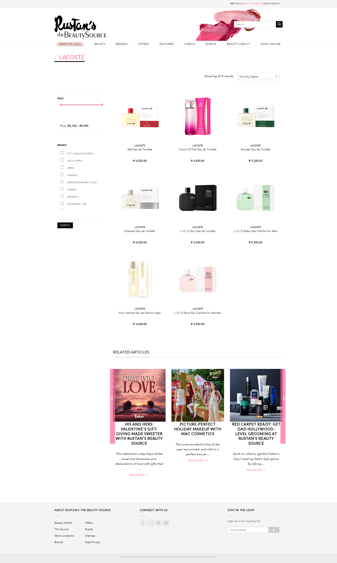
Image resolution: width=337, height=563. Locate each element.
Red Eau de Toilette (140, 149)
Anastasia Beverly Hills (82, 182)
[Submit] (279, 24)
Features (167, 44)
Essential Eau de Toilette (140, 231)
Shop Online (271, 44)
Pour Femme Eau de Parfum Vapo (140, 313)
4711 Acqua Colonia (80, 153)
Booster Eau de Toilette (255, 149)
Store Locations (64, 535)
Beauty (100, 44)
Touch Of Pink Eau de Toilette (197, 149)
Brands (122, 44)
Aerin (70, 168)
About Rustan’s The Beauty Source (82, 510)
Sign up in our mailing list (244, 521)
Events (211, 44)
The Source (61, 529)
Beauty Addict (238, 44)
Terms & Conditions (189, 557)
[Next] (283, 406)
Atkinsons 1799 (77, 204)
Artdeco (72, 196)
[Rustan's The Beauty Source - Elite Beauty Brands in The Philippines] (98, 26)
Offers (143, 44)
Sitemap (90, 535)
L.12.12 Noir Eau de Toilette (197, 231)
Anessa (71, 189)
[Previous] (112, 406)
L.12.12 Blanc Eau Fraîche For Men (255, 231)
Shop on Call (70, 44)
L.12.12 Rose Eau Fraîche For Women (197, 313)
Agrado (72, 175)
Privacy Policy (209, 557)
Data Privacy (92, 542)
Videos (189, 44)
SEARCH (65, 225)
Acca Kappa (74, 160)
